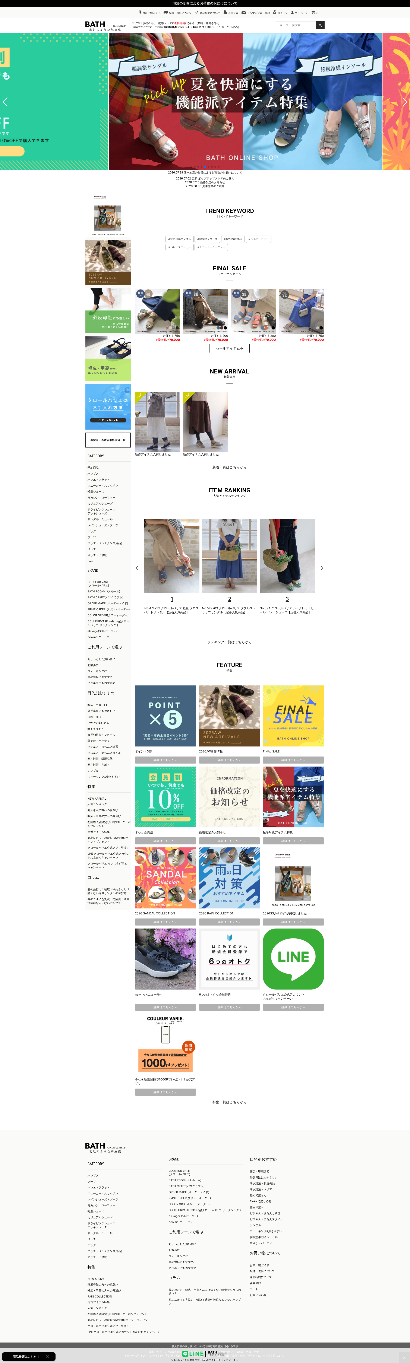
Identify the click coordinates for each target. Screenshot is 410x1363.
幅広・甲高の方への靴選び (104, 816)
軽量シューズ (96, 491)
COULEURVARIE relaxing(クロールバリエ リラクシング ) (205, 1210)
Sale (90, 561)
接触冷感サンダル (180, 239)
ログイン (282, 13)
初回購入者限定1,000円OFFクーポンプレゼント (117, 1314)
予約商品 (93, 467)
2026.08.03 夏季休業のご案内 (205, 186)
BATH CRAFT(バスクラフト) (105, 597)
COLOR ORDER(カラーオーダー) (108, 615)
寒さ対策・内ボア (99, 764)
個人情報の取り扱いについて (188, 1346)
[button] (5, 102)
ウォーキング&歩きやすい (104, 776)
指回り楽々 (94, 717)
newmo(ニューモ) (99, 637)
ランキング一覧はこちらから (229, 642)
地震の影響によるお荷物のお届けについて (205, 3)
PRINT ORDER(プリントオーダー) (109, 609)
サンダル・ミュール (100, 519)
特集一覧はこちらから (229, 1102)
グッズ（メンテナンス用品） (106, 543)
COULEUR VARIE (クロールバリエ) (98, 583)
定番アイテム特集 (99, 832)
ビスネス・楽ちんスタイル (104, 752)
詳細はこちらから (165, 760)
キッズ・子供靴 (97, 555)
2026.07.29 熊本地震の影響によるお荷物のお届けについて (205, 172)
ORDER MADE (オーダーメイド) (108, 603)
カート (320, 13)
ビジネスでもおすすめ (101, 683)
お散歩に (93, 665)
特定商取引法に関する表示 (222, 1346)
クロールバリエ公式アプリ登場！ (108, 847)
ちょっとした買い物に (101, 659)
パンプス (93, 473)
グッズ (92, 1251)
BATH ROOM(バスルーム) (104, 591)
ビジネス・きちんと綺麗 (103, 746)
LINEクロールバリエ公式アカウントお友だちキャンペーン (124, 1332)
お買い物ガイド (151, 13)
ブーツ (92, 537)
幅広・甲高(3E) (97, 705)
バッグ (92, 531)
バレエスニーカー (180, 247)
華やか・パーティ (99, 740)
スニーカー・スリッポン (103, 485)
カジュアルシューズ (100, 503)
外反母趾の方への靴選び (103, 810)
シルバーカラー (260, 239)
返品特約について (210, 13)
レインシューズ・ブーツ (103, 525)
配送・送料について (180, 13)
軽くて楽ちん (96, 728)
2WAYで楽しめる (98, 723)
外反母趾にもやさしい (101, 711)
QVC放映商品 (234, 239)
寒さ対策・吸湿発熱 (100, 758)
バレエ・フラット (99, 479)
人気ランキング (97, 804)
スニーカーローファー (212, 247)
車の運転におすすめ (100, 677)
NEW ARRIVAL (97, 798)
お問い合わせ (258, 1295)
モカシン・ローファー (101, 497)
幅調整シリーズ (208, 239)
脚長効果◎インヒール (101, 734)
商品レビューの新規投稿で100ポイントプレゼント (119, 1320)
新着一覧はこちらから (229, 467)
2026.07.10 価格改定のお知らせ (205, 182)
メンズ (92, 549)
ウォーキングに (97, 671)
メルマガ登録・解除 (258, 13)
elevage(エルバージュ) (102, 631)
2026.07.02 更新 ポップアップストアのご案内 (205, 178)
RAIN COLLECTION (100, 1296)
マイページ (301, 13)
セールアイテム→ (229, 348)
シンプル (93, 770)
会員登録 (233, 13)
